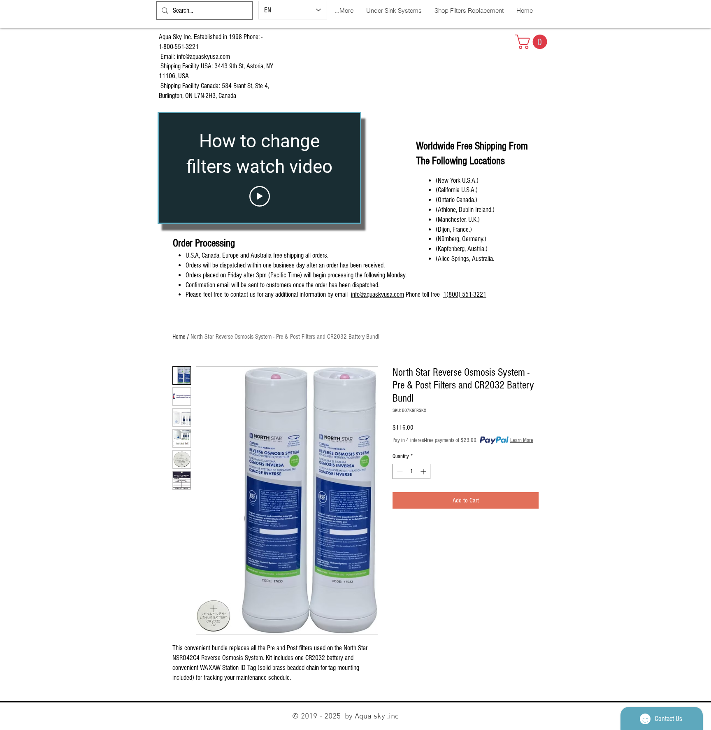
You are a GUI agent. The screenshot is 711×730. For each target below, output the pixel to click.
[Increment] (424, 471)
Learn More (521, 440)
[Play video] (259, 196)
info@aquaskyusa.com (203, 56)
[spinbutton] (411, 471)
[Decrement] (399, 471)
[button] (533, 42)
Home (178, 336)
